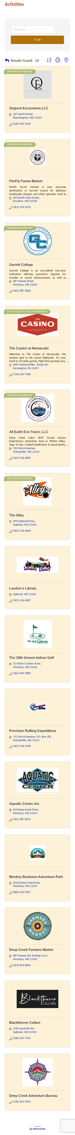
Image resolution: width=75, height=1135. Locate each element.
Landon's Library (22, 588)
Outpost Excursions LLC (28, 108)
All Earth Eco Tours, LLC (28, 432)
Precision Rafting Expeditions (32, 731)
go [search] (39, 39)
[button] (7, 61)
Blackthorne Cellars (24, 1022)
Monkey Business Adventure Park (36, 877)
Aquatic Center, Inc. (24, 803)
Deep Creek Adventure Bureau (33, 1096)
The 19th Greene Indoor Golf (31, 657)
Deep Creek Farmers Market (31, 949)
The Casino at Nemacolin (29, 348)
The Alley (16, 515)
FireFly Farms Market (25, 181)
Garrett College (21, 264)
